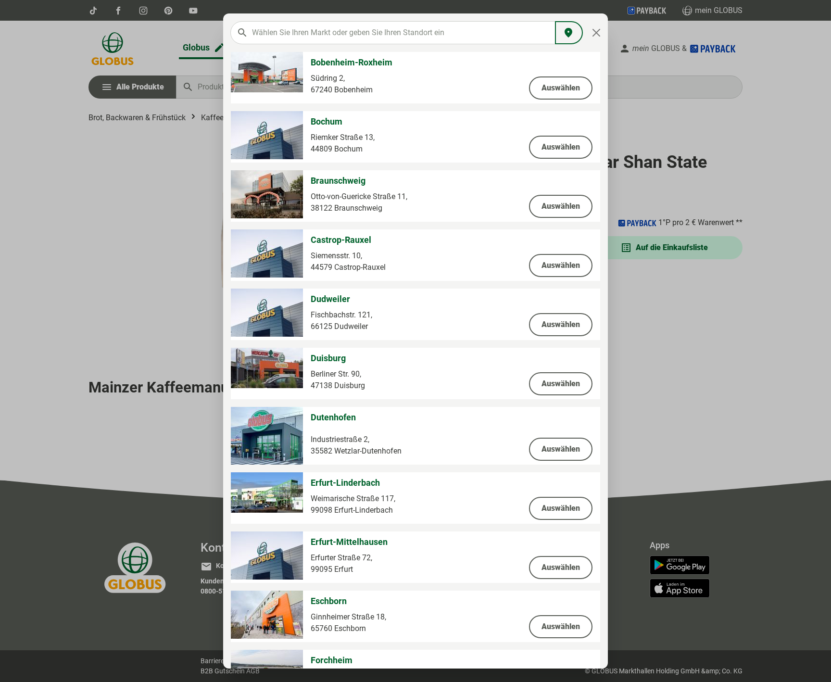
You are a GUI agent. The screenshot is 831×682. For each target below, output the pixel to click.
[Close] (597, 32)
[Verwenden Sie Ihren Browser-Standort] (569, 32)
